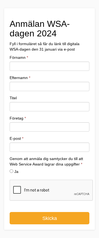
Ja (16, 171)
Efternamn (20, 78)
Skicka (49, 218)
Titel (13, 98)
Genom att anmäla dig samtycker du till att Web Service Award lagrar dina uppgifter (46, 161)
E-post (16, 138)
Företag (18, 118)
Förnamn (19, 57)
